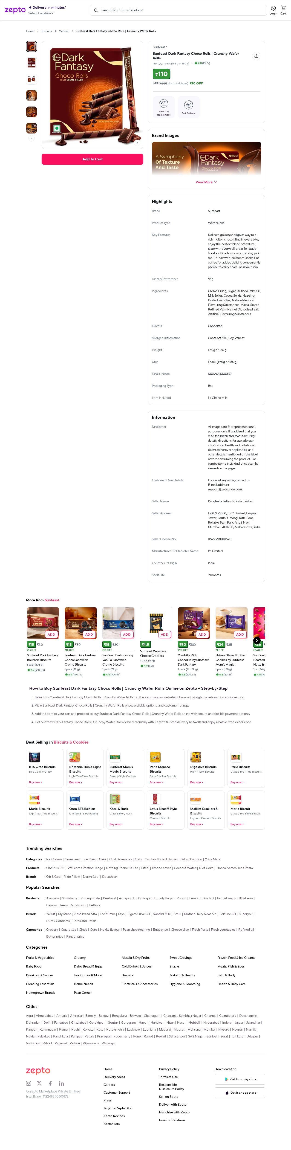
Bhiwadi (135, 1030)
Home (30, 31)
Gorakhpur (97, 1037)
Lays (121, 929)
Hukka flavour (110, 944)
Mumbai (209, 1044)
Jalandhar (253, 1037)
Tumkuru (237, 1051)
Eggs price (160, 944)
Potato (181, 913)
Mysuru (223, 1044)
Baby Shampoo (191, 874)
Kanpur (31, 1044)
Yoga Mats (212, 874)
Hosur (181, 1037)
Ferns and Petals (84, 936)
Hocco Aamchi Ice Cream (234, 883)
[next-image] (137, 143)
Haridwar (157, 1037)
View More (204, 182)
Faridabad (61, 1037)
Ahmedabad (44, 1030)
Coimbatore (227, 1030)
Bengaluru (119, 1030)
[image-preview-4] (31, 111)
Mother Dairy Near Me (200, 929)
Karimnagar (48, 1044)
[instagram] (31, 1098)
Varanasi (61, 1058)
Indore (227, 1037)
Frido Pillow (71, 891)
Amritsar (76, 1030)
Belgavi (104, 1030)
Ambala (61, 1030)
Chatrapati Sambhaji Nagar (182, 1030)
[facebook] (53, 1098)
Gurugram (128, 1037)
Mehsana (194, 1044)
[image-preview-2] (31, 79)
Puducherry (121, 1051)
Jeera (64, 920)
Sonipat (212, 1051)
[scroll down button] (31, 138)
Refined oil (246, 944)
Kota (99, 1044)
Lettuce (95, 920)
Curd (93, 944)
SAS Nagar (196, 1051)
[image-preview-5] (31, 128)
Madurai (165, 1044)
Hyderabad (211, 1037)
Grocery (52, 944)
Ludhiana (149, 1044)
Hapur (143, 1037)
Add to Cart (92, 159)
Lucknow (133, 1044)
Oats (138, 874)
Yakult (50, 929)
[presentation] (38, 31)
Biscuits (46, 31)
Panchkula (60, 1051)
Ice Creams (54, 874)
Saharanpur (177, 1051)
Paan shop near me (136, 944)
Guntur (113, 1037)
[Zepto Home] (15, 10)
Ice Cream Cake (95, 874)
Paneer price (75, 951)
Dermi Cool (91, 891)
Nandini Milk (161, 929)
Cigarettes (68, 944)
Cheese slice (180, 944)
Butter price (54, 951)
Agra (29, 1030)
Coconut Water (185, 883)
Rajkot (148, 1051)
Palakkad (43, 1051)
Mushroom (78, 920)
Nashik (251, 1044)
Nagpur (237, 1044)
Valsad (47, 1058)
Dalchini (208, 913)
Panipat (76, 1051)
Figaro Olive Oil (138, 929)
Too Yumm (107, 929)
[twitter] (42, 1098)
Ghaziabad (78, 1037)
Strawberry (70, 913)
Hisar (170, 1037)
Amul (177, 929)
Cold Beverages (120, 874)
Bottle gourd (146, 913)
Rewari (161, 1051)
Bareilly (90, 1030)
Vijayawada (91, 1058)
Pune (137, 1051)
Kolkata (88, 1044)
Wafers (64, 31)
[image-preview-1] (31, 62)
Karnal (63, 1044)
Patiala (89, 1051)
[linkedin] (64, 1098)
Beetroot (109, 913)
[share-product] (256, 56)
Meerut (179, 1044)
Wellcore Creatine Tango (85, 883)
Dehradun (33, 1037)
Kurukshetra (115, 1044)
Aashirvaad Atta (85, 929)
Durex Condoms (58, 936)
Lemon (194, 913)
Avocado (52, 913)
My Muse (64, 929)
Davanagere (248, 1030)
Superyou (246, 929)
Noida (30, 1051)
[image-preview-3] (31, 95)
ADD (51, 649)
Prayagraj (103, 1051)
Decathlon (109, 891)
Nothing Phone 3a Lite (122, 883)
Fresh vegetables (223, 944)
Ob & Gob (53, 891)
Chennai (210, 1030)
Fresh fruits (200, 944)
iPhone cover (161, 883)
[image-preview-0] (31, 46)
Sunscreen (73, 874)
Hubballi (194, 1037)
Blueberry (246, 913)
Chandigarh (152, 1030)
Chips (83, 944)
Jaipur (239, 1037)
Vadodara (33, 1058)
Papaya (51, 920)
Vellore (75, 1058)
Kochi (75, 1044)
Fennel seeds (226, 913)
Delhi (47, 1037)
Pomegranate (90, 913)
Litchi (145, 883)
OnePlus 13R (55, 883)
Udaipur (252, 1051)
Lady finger (166, 913)
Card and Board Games (161, 874)
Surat (224, 1051)
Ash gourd (126, 913)
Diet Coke (206, 883)
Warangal (108, 1058)
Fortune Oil (227, 929)
